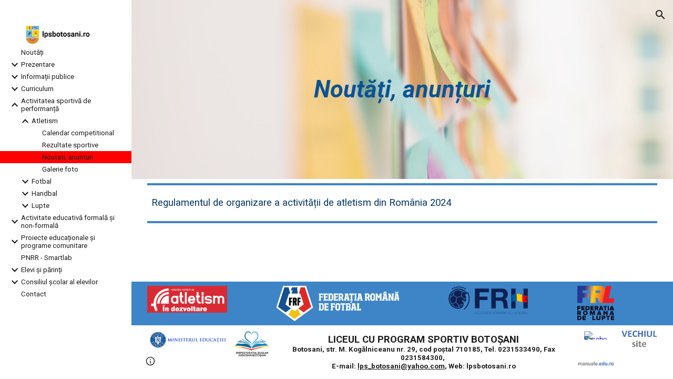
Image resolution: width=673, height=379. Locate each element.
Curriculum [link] (37, 89)
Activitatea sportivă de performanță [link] (56, 105)
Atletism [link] (45, 121)
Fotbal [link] (42, 181)
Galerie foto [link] (60, 169)
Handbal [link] (44, 193)
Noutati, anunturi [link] (67, 157)
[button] (660, 14)
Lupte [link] (40, 206)
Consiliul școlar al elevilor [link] (59, 282)
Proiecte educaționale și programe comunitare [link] (58, 242)
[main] (402, 89)
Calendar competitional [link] (78, 133)
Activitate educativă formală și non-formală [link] (68, 222)
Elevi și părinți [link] (41, 270)
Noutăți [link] (32, 52)
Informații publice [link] (47, 77)
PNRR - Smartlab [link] (46, 258)
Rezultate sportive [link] (70, 145)
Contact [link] (33, 294)
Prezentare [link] (38, 64)
